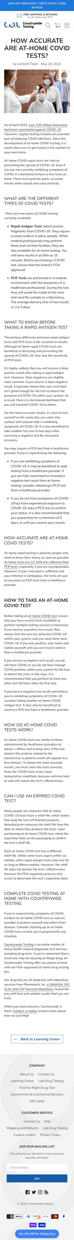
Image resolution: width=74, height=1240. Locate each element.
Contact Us (46, 1074)
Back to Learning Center (40, 1039)
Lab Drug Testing (51, 1081)
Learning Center (22, 1081)
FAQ (47, 1121)
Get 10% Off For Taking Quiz (37, 1233)
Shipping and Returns (22, 1128)
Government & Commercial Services (37, 1094)
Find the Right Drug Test (37, 1088)
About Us (27, 1074)
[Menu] (67, 25)
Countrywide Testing (40, 1203)
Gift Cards (37, 1101)
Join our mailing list (37, 1146)
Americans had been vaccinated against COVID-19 (35, 127)
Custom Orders (24, 1135)
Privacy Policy (50, 1135)
